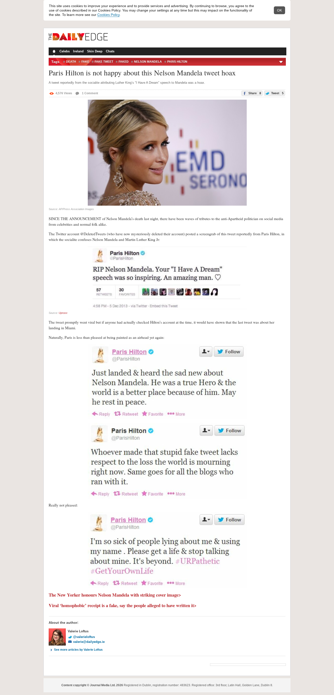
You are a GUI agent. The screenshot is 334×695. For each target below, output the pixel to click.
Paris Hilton (177, 61)
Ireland (78, 51)
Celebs (64, 51)
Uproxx (63, 312)
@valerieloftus (84, 637)
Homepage (53, 51)
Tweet (277, 93)
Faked (124, 61)
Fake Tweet (104, 61)
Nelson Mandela (148, 61)
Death (71, 61)
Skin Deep (94, 51)
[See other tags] (281, 61)
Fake (85, 61)
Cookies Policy (108, 15)
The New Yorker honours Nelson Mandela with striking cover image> (115, 594)
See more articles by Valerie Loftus (78, 649)
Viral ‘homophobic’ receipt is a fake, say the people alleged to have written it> (123, 605)
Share (254, 93)
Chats (110, 51)
